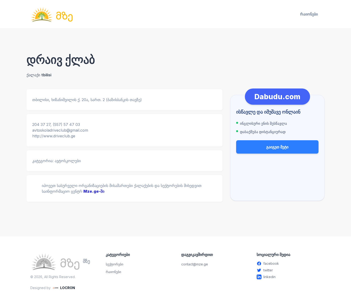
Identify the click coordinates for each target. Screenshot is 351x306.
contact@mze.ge (194, 264)
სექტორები (114, 264)
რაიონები (309, 14)
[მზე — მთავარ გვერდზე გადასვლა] (51, 14)
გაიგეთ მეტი (277, 147)
